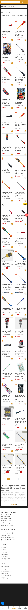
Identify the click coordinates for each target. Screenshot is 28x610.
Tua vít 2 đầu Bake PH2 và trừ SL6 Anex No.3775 (7, 33)
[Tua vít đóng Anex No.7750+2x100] (7, 116)
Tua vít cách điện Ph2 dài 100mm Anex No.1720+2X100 (20, 79)
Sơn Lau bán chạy (5, 560)
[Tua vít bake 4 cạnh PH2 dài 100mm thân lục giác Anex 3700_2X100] (20, 93)
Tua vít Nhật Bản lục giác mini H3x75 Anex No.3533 (7, 444)
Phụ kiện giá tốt (4, 556)
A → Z (8, 15)
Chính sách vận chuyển (6, 518)
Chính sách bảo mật (5, 516)
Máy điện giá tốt (4, 549)
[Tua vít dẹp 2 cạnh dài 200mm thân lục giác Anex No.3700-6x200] (7, 278)
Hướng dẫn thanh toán (6, 520)
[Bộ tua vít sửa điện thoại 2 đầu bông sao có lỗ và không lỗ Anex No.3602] (20, 388)
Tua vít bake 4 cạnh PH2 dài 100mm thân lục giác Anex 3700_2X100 (20, 101)
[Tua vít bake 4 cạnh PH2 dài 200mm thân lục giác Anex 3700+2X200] (20, 185)
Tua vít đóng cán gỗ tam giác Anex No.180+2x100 (20, 56)
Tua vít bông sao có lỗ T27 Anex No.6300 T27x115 (20, 444)
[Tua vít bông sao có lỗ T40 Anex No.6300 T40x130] (20, 459)
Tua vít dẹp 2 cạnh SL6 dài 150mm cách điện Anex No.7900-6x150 (7, 310)
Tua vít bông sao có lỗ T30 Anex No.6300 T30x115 (7, 467)
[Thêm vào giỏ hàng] (12, 40)
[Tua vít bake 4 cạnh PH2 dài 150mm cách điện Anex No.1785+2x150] (7, 139)
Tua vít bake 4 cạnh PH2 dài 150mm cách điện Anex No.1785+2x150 (7, 148)
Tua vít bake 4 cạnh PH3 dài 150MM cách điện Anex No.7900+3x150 (7, 241)
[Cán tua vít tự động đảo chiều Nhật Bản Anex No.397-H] (7, 323)
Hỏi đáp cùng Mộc (5, 579)
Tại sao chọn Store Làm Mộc (7, 533)
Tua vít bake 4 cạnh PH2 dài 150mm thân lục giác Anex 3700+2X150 (20, 148)
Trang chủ (3, 6)
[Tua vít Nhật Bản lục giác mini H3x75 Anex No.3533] (7, 436)
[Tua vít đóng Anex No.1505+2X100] (7, 71)
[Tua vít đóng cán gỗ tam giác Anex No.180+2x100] (20, 48)
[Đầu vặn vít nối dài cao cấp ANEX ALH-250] (7, 367)
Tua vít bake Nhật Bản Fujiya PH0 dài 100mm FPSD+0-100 (20, 240)
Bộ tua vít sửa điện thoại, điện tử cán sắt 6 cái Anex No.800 (20, 375)
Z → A (13, 15)
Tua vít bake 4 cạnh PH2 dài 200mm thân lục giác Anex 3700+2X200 (20, 194)
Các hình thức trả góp (5, 523)
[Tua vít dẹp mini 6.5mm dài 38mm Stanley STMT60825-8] (7, 255)
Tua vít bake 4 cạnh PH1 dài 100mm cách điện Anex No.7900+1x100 (20, 33)
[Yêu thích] (22, 2)
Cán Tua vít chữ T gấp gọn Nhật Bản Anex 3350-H (20, 353)
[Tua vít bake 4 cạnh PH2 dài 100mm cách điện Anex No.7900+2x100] (20, 116)
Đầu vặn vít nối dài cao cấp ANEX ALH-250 (7, 374)
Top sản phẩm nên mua (6, 575)
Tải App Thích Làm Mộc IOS (7, 541)
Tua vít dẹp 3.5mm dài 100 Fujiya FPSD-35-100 (20, 310)
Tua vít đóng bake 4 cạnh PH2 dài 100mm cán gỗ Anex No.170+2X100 (7, 57)
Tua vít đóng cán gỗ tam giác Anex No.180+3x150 (20, 217)
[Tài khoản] (25, 2)
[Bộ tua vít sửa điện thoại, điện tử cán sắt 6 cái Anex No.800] (20, 367)
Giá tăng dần (20, 15)
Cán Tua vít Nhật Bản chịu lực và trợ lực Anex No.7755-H (20, 331)
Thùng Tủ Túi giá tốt (5, 558)
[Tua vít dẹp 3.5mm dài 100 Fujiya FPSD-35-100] (20, 301)
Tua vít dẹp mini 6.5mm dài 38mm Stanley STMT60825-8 (7, 263)
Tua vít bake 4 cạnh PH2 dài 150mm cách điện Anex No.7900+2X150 (20, 171)
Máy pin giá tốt (4, 547)
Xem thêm (13, 504)
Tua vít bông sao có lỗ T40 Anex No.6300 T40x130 (20, 467)
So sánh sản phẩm (5, 570)
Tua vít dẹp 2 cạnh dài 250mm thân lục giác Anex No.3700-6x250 (20, 286)
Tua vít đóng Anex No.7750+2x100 (6, 123)
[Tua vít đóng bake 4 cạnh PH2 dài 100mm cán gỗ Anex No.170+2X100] (7, 48)
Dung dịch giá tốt (4, 554)
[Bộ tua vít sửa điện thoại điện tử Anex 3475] (7, 412)
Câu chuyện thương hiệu (6, 571)
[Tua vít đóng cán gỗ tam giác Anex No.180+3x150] (20, 209)
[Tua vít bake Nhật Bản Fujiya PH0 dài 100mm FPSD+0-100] (20, 232)
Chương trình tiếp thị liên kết (7, 525)
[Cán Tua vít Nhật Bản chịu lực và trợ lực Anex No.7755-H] (20, 323)
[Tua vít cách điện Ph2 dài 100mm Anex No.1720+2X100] (20, 71)
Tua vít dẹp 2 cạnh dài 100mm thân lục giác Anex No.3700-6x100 (20, 263)
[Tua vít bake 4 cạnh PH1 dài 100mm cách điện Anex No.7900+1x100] (20, 25)
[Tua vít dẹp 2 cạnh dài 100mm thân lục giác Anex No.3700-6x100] (20, 255)
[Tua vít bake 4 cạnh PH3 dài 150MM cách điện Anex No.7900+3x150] (7, 232)
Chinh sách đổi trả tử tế (6, 514)
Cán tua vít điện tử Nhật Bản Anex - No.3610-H (6, 353)
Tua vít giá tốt (4, 552)
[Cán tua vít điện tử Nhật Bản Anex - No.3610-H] (7, 345)
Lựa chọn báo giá (20, 243)
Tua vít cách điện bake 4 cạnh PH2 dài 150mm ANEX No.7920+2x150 (7, 194)
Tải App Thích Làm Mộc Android (8, 539)
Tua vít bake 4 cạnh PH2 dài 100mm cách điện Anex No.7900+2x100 (20, 125)
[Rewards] (2, 603)
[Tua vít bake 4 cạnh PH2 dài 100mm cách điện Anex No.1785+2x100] (7, 93)
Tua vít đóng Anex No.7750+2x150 (6, 170)
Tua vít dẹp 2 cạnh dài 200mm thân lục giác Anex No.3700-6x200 (7, 286)
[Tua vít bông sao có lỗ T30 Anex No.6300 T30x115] (7, 459)
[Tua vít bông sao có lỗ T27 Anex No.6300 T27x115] (20, 436)
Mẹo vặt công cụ (4, 573)
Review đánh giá (4, 568)
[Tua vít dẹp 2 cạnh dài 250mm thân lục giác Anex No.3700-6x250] (20, 278)
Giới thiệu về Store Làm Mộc (7, 532)
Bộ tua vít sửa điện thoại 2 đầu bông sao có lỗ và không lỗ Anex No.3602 (20, 397)
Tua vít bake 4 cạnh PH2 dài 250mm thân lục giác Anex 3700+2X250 (7, 217)
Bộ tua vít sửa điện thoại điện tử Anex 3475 (6, 420)
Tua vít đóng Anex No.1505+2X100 (6, 78)
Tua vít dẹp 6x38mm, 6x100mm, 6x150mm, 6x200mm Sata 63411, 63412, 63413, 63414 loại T (20, 421)
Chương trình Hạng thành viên (7, 537)
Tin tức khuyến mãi (5, 566)
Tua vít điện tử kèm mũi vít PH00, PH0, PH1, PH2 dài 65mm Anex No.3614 (6, 397)
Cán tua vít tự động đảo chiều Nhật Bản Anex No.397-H (6, 331)
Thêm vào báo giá (6, 36)
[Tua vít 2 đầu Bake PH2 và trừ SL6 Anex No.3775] (7, 25)
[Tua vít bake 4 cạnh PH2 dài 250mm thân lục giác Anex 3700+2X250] (7, 209)
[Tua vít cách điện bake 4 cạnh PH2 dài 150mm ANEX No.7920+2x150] (7, 185)
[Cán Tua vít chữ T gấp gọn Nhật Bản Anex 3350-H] (20, 345)
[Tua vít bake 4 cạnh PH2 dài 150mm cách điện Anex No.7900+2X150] (20, 162)
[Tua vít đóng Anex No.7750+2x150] (7, 162)
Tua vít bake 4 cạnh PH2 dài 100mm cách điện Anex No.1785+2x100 (7, 101)
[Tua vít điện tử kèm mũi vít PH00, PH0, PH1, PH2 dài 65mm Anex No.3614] (7, 388)
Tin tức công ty (4, 577)
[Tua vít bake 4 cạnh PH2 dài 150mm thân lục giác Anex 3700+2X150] (20, 139)
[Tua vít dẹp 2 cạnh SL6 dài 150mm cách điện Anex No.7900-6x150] (7, 301)
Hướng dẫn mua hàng (5, 522)
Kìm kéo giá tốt (4, 551)
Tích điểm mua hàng (5, 535)
